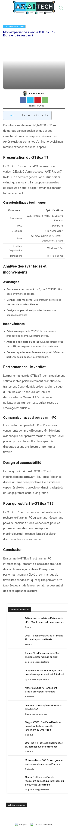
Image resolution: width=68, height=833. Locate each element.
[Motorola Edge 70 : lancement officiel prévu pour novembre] (15, 693)
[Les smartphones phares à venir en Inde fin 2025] (15, 710)
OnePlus (29, 735)
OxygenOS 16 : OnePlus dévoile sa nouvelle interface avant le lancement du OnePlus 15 (43, 726)
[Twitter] (30, 100)
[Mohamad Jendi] (25, 93)
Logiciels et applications (37, 662)
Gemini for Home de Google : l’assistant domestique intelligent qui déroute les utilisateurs (44, 781)
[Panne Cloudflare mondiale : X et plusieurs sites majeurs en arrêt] (15, 658)
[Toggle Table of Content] (10, 115)
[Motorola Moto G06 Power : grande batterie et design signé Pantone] (15, 765)
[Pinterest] (37, 100)
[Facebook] (23, 100)
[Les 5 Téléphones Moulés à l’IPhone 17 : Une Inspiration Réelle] (15, 640)
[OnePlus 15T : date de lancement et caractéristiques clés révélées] (15, 748)
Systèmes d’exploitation (37, 679)
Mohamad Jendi (37, 93)
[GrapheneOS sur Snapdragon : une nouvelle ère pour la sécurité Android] (15, 675)
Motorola (29, 697)
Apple (28, 627)
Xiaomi (28, 644)
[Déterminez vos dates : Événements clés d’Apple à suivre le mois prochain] (15, 623)
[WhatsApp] (45, 100)
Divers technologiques (36, 714)
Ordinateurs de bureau (14, 26)
